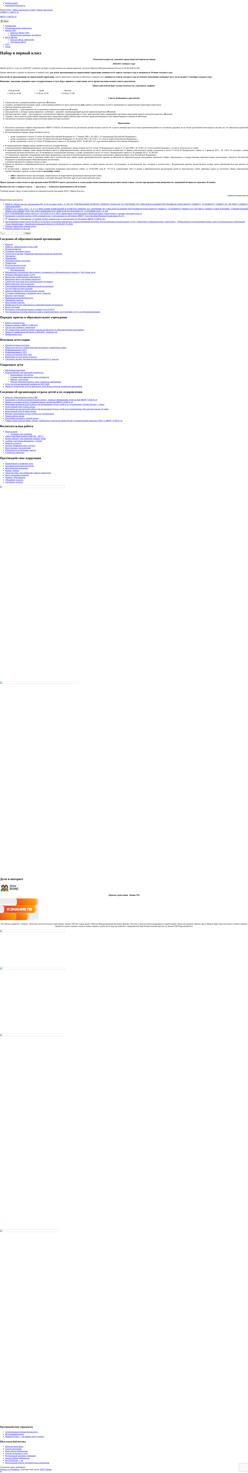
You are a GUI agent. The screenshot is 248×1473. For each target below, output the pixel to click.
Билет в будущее (12, 307)
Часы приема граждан (15, 302)
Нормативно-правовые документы (25, 35)
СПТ (7, 44)
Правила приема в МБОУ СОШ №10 (21, 325)
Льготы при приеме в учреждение (20, 327)
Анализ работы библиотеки (17, 1458)
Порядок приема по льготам (17, 229)
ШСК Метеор (11, 37)
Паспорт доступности (14, 295)
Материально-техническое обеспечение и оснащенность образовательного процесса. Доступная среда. (50, 272)
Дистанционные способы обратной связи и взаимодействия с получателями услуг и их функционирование (52, 312)
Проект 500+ (10, 30)
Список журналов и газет (16, 1453)
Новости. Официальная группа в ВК (21, 247)
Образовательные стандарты (17, 261)
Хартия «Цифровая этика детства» (20, 445)
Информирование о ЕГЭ (16, 350)
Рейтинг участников (19, 379)
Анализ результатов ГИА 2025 (18, 354)
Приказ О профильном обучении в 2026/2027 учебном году (31, 332)
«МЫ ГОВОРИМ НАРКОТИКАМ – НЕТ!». (24, 436)
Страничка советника (14, 452)
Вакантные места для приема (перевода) (23, 279)
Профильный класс (13, 334)
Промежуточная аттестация (17, 345)
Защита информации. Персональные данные (25, 291)
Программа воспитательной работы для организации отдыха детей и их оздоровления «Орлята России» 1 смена (54, 404)
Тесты (7, 47)
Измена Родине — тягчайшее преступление (24, 1436)
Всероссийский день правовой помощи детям (25, 438)
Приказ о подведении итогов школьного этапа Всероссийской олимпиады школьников (43, 386)
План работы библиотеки (16, 1451)
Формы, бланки (12, 470)
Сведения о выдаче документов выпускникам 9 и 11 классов (32, 359)
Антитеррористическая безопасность (21, 1432)
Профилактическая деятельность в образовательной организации (34, 305)
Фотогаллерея (11, 432)
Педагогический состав (15, 265)
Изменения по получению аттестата (21, 357)
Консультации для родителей (18, 448)
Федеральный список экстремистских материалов (27, 1463)
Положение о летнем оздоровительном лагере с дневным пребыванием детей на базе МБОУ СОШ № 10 (51, 400)
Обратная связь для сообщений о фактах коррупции (28, 473)
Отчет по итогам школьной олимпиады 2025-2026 (27, 384)
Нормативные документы (21, 375)
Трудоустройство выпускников (19, 288)
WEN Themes (46, 1469)
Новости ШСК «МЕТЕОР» (22, 40)
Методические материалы (16, 468)
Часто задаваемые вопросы (17, 475)
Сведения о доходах (14, 482)
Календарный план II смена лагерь (20, 411)
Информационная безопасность (19, 298)
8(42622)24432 (11, 3)
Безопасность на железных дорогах (20, 450)
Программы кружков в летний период (22, 418)
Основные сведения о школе (17, 251)
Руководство (10, 263)
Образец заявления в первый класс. (20, 226)
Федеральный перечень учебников (20, 1456)
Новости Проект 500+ (20, 33)
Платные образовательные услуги (20, 274)
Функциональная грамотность (18, 28)
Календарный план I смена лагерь (20, 407)
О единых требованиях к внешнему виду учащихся (28, 293)
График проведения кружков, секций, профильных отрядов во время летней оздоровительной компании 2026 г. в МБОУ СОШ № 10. (64, 421)
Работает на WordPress (10, 1469)
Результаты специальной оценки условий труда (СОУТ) (29, 309)
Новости (9, 244)
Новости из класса (13, 443)
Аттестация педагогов (15, 268)
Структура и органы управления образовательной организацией (33, 254)
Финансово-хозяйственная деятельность (23, 277)
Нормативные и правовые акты (19, 463)
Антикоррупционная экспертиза (19, 466)
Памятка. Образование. (15, 477)
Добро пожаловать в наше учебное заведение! (32, 10)
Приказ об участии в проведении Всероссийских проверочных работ (35, 347)
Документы (10, 256)
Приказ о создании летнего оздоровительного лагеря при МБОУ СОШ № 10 (39, 402)
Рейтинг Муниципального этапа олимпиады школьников (35, 382)
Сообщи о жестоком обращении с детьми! (23, 441)
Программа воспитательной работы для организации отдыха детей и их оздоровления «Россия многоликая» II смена (57, 409)
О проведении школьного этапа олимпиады (29, 377)
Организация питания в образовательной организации (29, 286)
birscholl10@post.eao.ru (15, 5)
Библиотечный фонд (14, 1446)
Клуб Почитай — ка (14, 1460)
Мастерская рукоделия (15, 370)
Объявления (10, 26)
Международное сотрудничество (19, 284)
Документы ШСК (18, 42)
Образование (11, 258)
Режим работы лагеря (14, 416)
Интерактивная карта (14, 1434)
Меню (5, 21)
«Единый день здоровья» (21, 434)
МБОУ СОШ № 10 (8, 16)
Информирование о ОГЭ (16, 352)
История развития (13, 249)
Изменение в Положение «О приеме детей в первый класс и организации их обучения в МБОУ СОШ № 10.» (57, 219)
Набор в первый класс (15, 323)
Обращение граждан (14, 300)
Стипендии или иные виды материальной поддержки (29, 281)
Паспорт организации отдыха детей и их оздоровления (29, 414)
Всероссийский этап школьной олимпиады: (24, 372)
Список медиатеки (13, 1449)
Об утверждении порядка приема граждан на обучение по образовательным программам (44, 330)
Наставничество (17, 270)
